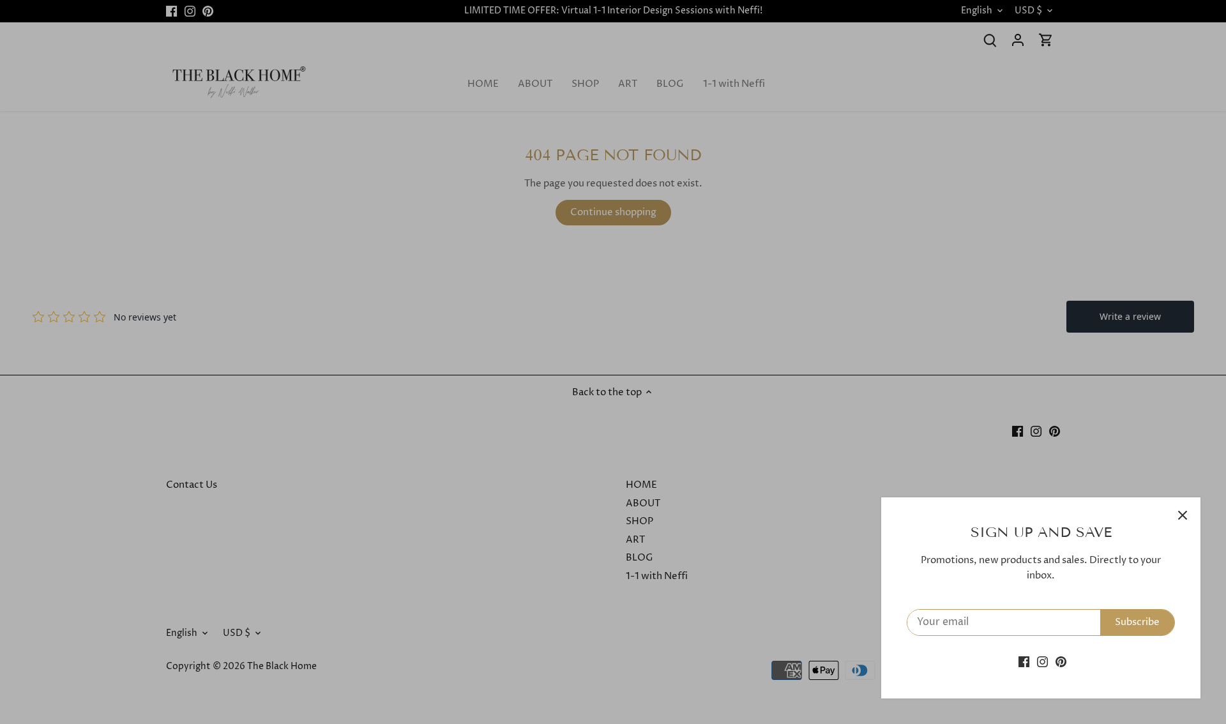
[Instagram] (1042, 661)
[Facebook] (1023, 661)
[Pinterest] (1061, 661)
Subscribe (1137, 622)
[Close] (1183, 515)
